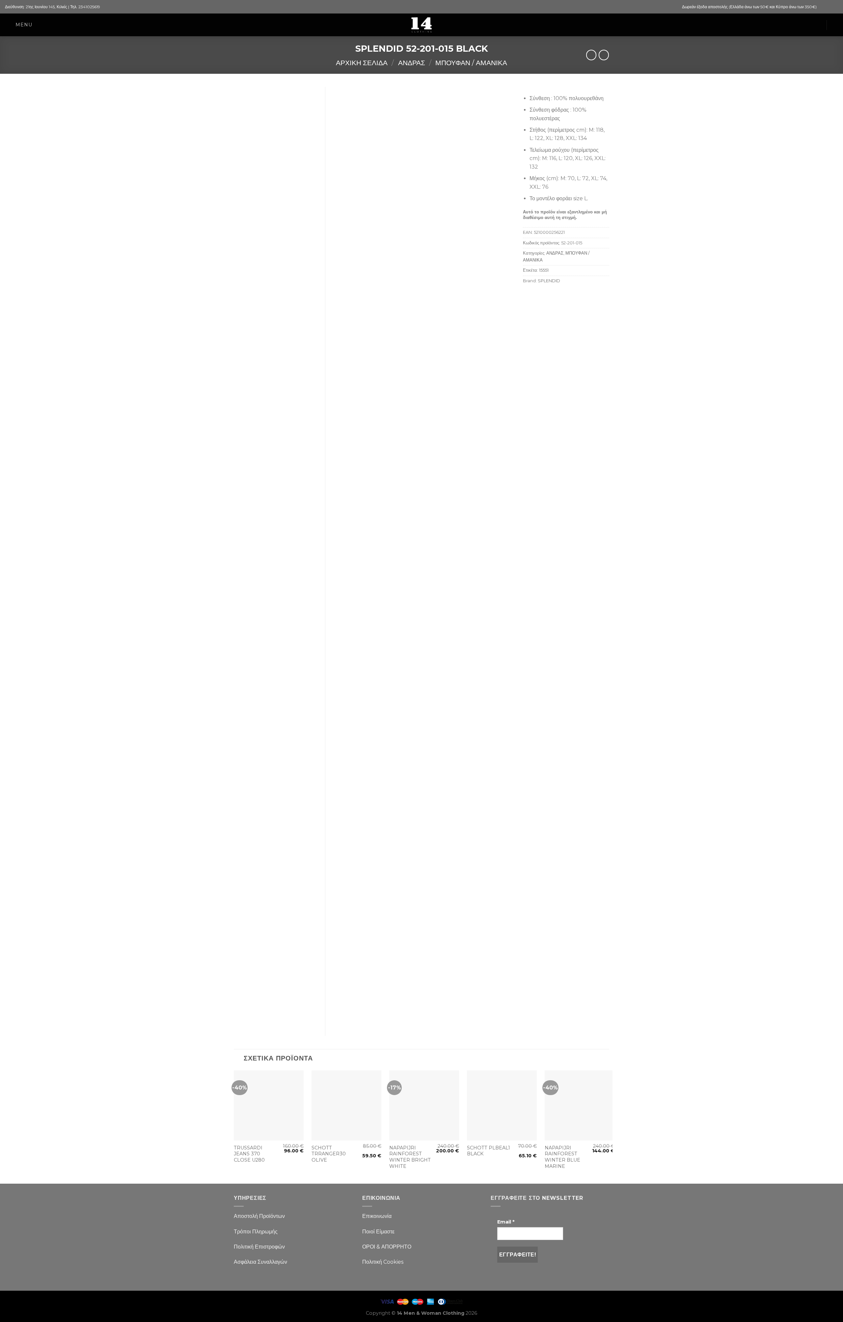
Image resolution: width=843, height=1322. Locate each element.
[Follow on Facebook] (822, 7)
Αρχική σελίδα (362, 63)
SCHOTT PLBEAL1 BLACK (488, 1151)
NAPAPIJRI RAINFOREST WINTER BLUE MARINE (562, 1157)
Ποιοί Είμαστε (378, 1231)
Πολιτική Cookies (382, 1262)
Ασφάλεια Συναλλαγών (260, 1262)
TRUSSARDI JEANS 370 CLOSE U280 (249, 1154)
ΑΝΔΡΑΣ (411, 63)
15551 (544, 270)
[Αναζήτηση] (835, 25)
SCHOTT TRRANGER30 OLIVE (329, 1154)
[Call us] (835, 7)
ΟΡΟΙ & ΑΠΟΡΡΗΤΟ (386, 1247)
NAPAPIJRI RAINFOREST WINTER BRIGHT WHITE (410, 1157)
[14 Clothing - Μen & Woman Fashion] (421, 25)
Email (505, 1222)
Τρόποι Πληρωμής (256, 1231)
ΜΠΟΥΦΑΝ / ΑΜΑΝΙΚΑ (471, 63)
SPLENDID (549, 280)
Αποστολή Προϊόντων (259, 1216)
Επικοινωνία (377, 1216)
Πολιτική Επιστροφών (259, 1247)
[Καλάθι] (818, 25)
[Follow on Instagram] (828, 7)
